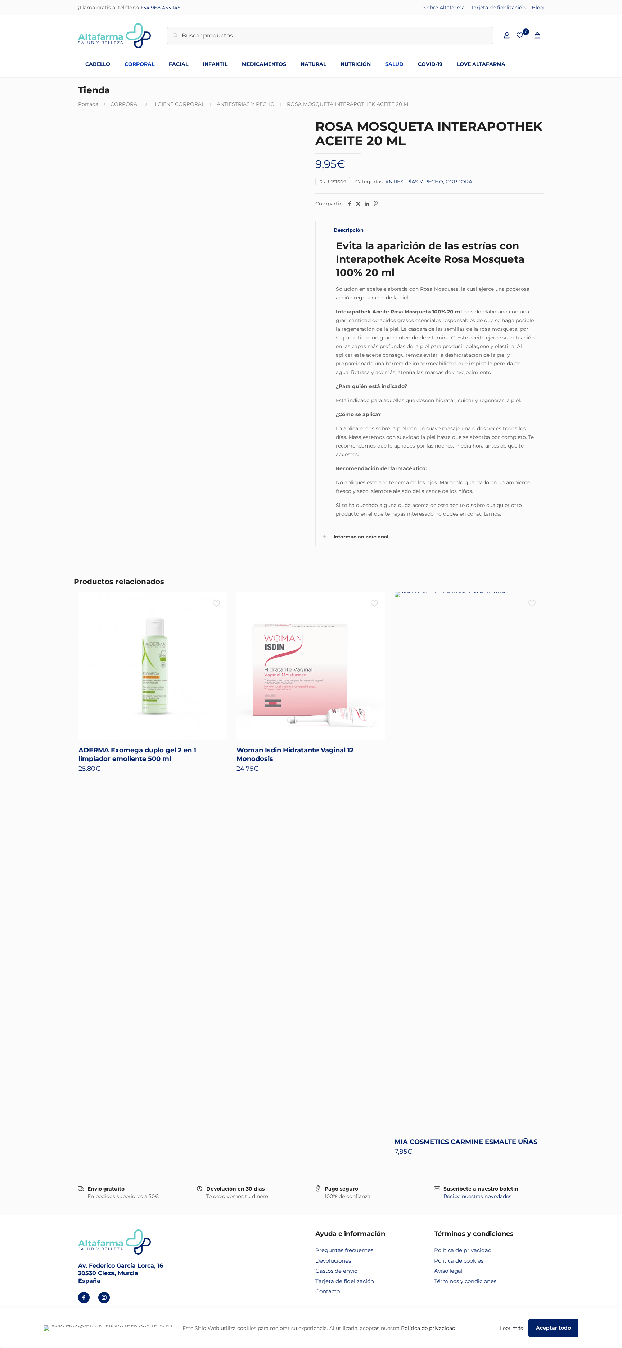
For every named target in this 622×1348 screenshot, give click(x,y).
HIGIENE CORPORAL (178, 104)
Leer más (511, 1328)
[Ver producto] (217, 601)
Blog (538, 7)
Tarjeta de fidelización (498, 7)
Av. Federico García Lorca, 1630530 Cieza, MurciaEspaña (120, 1273)
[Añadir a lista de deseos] (217, 617)
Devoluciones (333, 1260)
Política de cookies (458, 1260)
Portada (88, 104)
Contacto (327, 1291)
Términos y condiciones (465, 1281)
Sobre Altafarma (444, 7)
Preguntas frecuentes (344, 1250)
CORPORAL (125, 104)
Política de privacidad (463, 1250)
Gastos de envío (336, 1270)
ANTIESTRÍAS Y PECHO (246, 104)
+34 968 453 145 (160, 7)
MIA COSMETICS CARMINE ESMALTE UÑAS (466, 1142)
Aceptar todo (553, 1328)
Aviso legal (448, 1270)
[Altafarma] (114, 35)
